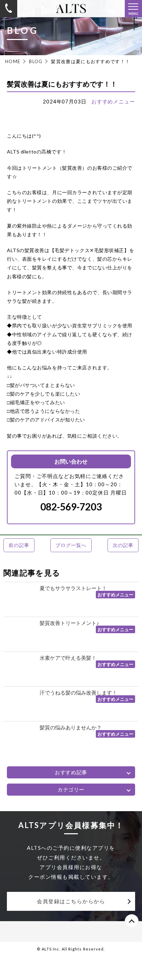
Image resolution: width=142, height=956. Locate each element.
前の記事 (19, 545)
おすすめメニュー (113, 101)
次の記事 (123, 545)
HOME (12, 61)
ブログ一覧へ (70, 545)
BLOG (35, 61)
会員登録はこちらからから (71, 901)
